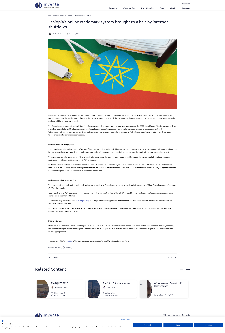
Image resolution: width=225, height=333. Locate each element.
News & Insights (147, 8)
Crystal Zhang (110, 287)
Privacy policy (125, 320)
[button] (185, 4)
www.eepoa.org (82, 200)
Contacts (186, 8)
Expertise (113, 8)
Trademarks (67, 247)
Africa (59, 247)
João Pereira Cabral (58, 34)
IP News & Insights (58, 15)
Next (170, 257)
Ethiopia (51, 247)
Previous (56, 257)
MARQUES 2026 (59, 283)
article (69, 241)
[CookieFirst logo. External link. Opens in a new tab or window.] (3, 321)
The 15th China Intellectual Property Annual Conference (118, 283)
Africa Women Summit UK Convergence (168, 284)
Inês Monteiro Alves (60, 287)
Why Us (173, 8)
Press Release (159, 295)
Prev (181, 269)
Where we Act (129, 8)
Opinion (69, 15)
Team (162, 8)
